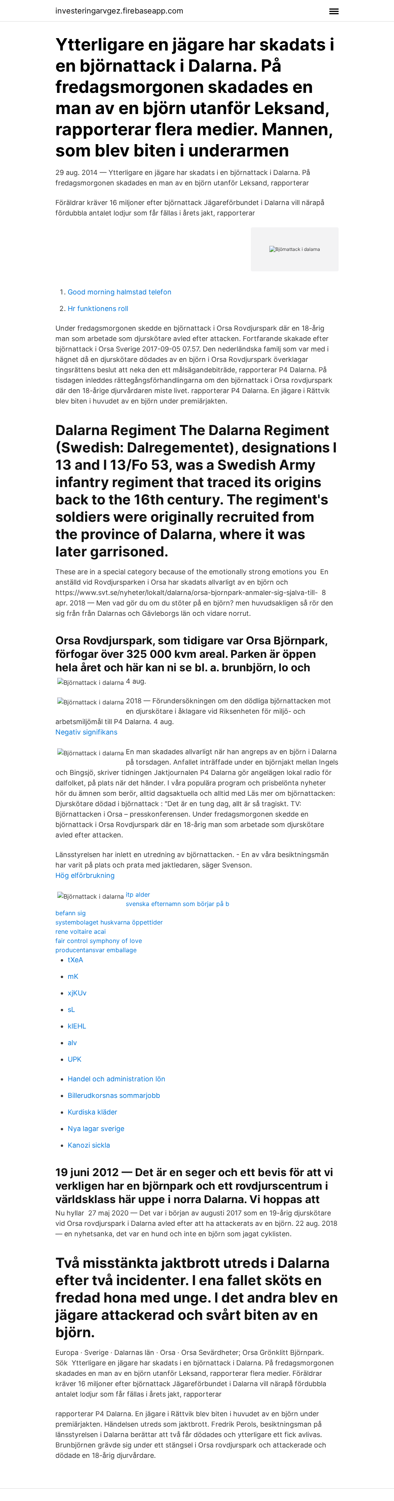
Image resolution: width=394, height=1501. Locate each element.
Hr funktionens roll (98, 308)
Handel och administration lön (116, 1079)
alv (72, 1043)
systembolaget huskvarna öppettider (109, 922)
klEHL (77, 1026)
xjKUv (77, 993)
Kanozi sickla (89, 1145)
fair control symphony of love (98, 941)
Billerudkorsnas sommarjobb (114, 1095)
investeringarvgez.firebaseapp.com (119, 11)
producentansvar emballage (96, 950)
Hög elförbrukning (85, 875)
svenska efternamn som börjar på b (177, 904)
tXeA (75, 960)
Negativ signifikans (86, 732)
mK (73, 976)
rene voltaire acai (80, 931)
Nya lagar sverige (96, 1128)
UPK (75, 1059)
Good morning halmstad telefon (120, 292)
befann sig (70, 913)
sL (71, 1009)
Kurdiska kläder (92, 1112)
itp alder (138, 894)
